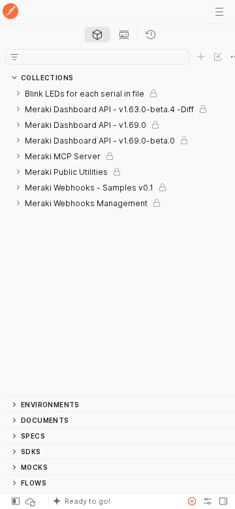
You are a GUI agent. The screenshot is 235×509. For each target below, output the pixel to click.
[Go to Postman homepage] (10, 12)
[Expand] (18, 93)
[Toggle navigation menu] (219, 12)
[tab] (97, 34)
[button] (113, 501)
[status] (31, 501)
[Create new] (201, 57)
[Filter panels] (14, 56)
